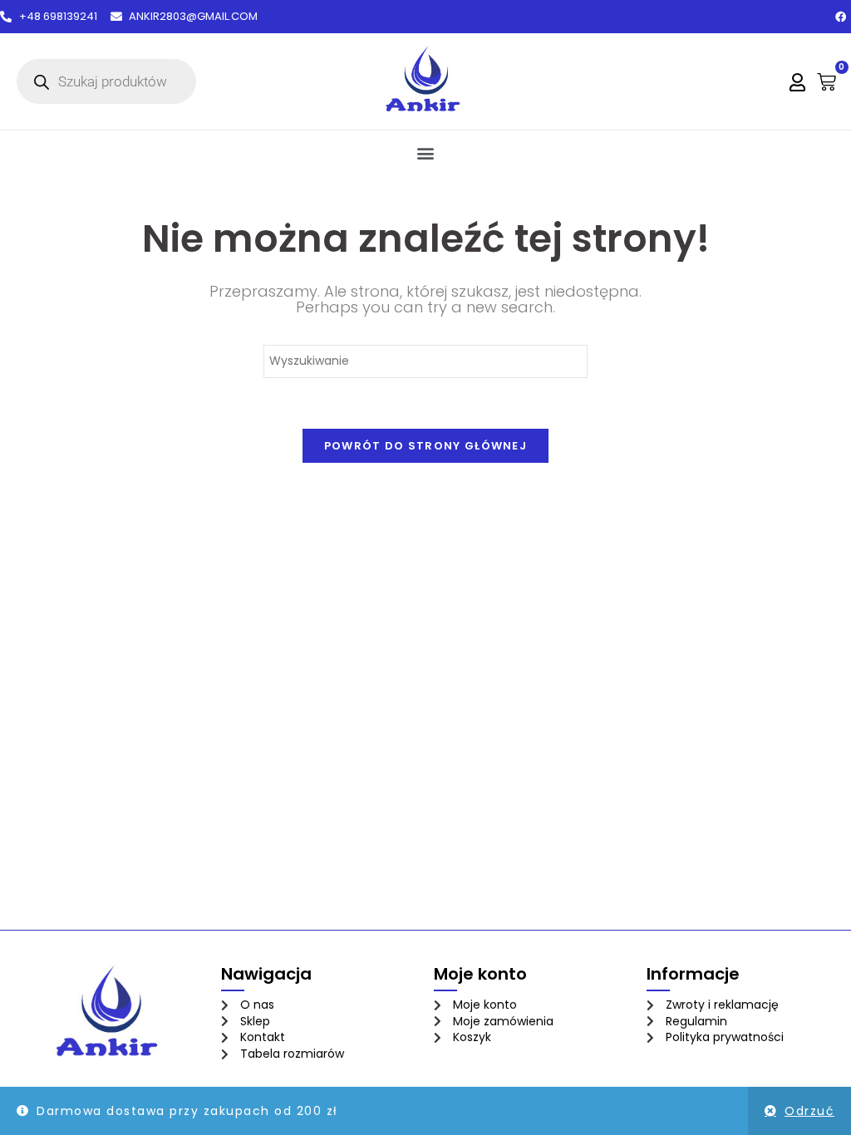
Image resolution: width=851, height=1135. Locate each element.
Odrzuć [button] (809, 1111)
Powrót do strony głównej (425, 446)
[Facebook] (840, 16)
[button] (426, 152)
